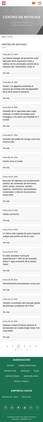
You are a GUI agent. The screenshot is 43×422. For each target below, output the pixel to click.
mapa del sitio (31, 376)
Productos (10, 371)
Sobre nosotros (27, 366)
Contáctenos (12, 376)
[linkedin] (12, 408)
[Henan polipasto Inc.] (4, 3)
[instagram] (31, 408)
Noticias (25, 371)
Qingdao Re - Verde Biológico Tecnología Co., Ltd (10, 397)
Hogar (4, 37)
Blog (36, 371)
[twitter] (18, 408)
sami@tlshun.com (25, 419)
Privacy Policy (21, 381)
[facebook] (6, 408)
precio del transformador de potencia (30, 397)
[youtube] (25, 408)
